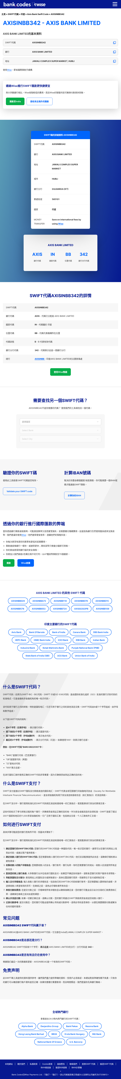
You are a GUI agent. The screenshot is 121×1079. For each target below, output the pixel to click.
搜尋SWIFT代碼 (88, 1064)
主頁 (3, 14)
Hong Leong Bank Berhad (31, 1034)
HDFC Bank (20, 640)
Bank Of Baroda (37, 632)
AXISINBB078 (81, 601)
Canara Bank (79, 632)
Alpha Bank (27, 1026)
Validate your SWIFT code (19, 491)
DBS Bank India (100, 632)
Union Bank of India (84, 655)
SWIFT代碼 (13, 14)
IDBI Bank (80, 640)
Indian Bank (99, 640)
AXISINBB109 (102, 608)
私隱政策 (33, 1064)
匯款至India (15, 101)
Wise (9, 70)
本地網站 (9, 1064)
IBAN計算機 (77, 1067)
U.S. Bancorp (76, 1042)
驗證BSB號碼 (61, 1067)
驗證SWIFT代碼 (106, 1064)
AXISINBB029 (18, 601)
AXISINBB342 (57, 14)
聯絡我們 (73, 1064)
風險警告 (61, 1064)
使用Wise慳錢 (60, 372)
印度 (23, 14)
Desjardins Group (49, 1026)
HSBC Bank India (42, 640)
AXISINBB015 (102, 601)
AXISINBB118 (60, 601)
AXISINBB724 (60, 608)
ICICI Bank (63, 640)
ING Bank (96, 1034)
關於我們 (21, 1064)
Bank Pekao (72, 1026)
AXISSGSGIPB (81, 608)
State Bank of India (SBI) (38, 655)
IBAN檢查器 (46, 1067)
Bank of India (58, 632)
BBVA (54, 1034)
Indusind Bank (28, 648)
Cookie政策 (47, 1064)
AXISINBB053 (38, 608)
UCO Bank (62, 655)
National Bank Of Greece (49, 1042)
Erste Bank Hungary (75, 1034)
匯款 (9, 563)
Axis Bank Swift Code (38, 14)
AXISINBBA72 (39, 601)
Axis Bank (16, 632)
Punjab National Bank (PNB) (85, 648)
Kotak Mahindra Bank (53, 648)
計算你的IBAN (74, 495)
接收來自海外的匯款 (39, 101)
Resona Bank (91, 1026)
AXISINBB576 (17, 608)
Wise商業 (25, 563)
